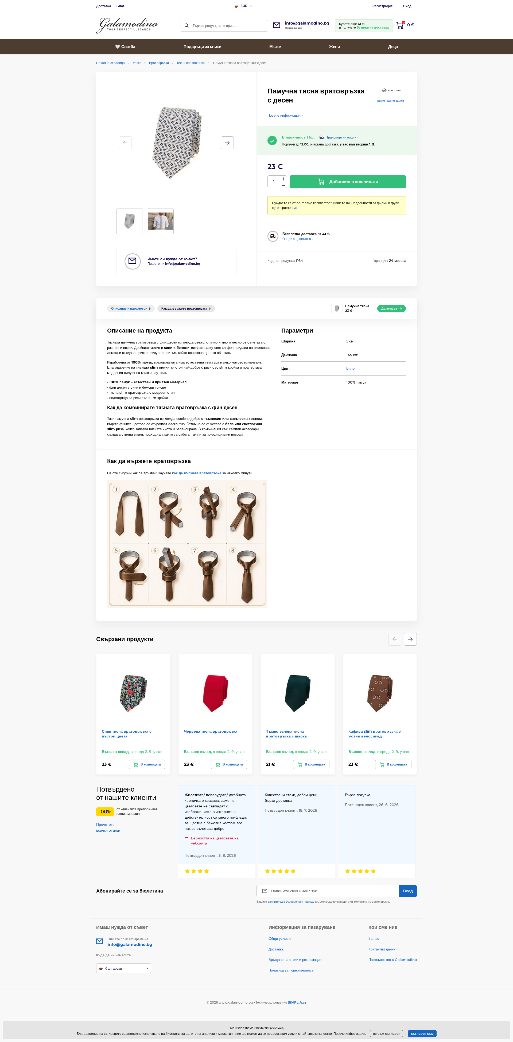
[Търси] (187, 26)
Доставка (103, 6)
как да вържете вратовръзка (196, 473)
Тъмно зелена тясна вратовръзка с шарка (286, 734)
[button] (227, 142)
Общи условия (280, 938)
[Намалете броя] (283, 185)
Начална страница (110, 63)
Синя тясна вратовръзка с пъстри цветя (126, 734)
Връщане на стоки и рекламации (295, 959)
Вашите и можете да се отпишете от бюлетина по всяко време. (323, 901)
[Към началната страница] (127, 26)
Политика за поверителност (291, 970)
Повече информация (349, 1034)
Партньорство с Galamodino (392, 959)
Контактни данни (381, 949)
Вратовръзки (159, 63)
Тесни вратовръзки (191, 63)
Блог (120, 6)
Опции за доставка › (297, 239)
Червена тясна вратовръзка (210, 731)
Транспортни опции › (342, 137)
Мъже (137, 63)
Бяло (350, 368)
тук (294, 208)
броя (274, 182)
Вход (407, 6)
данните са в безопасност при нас (291, 901)
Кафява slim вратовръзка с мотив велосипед (374, 734)
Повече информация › (285, 115)
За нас (373, 938)
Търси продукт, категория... (214, 25)
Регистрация (382, 6)
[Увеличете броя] (283, 179)
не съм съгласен (386, 1034)
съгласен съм (422, 1034)
